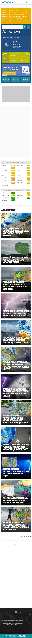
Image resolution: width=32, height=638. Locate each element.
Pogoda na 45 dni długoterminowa (15, 79)
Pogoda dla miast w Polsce (16, 163)
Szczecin (4, 180)
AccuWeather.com (26, 7)
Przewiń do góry (25, 536)
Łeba (18, 193)
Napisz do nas (8, 613)
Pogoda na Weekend (25, 79)
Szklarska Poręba (6, 198)
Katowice (4, 170)
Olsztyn (4, 175)
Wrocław (4, 182)
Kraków (4, 168)
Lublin (18, 173)
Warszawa (19, 180)
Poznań (4, 178)
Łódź (3, 173)
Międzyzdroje (5, 195)
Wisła (18, 198)
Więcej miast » (5, 185)
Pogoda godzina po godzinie (6, 79)
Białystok (4, 165)
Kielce (18, 170)
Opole (18, 175)
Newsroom (23, 613)
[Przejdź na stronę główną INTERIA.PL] (6, 2)
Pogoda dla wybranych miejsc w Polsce (16, 190)
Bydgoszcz (19, 165)
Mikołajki (19, 195)
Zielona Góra (20, 182)
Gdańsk (19, 168)
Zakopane (4, 200)
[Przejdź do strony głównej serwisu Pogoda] (14, 2)
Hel (3, 193)
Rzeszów (19, 178)
